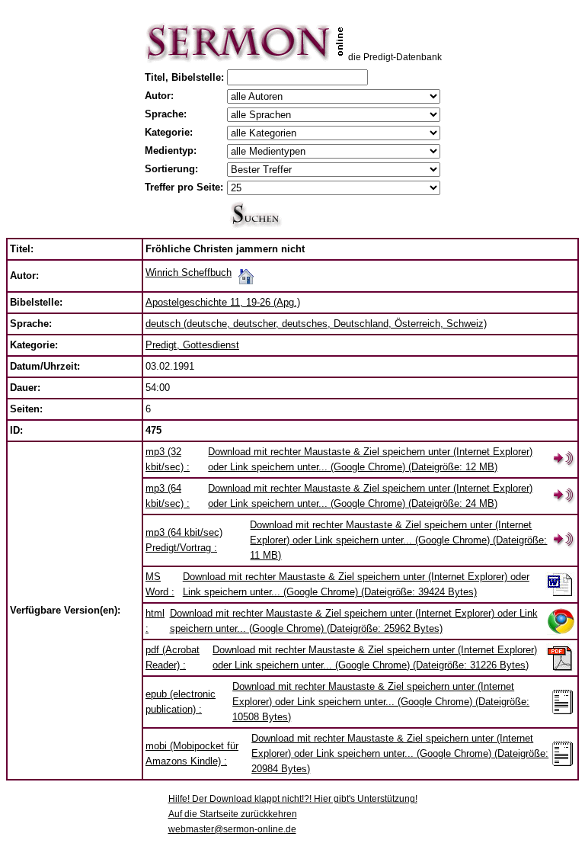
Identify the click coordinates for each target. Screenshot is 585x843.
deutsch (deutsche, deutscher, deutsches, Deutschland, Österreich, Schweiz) (316, 323)
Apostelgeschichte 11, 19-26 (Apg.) (222, 302)
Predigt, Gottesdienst (192, 345)
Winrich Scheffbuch (188, 272)
